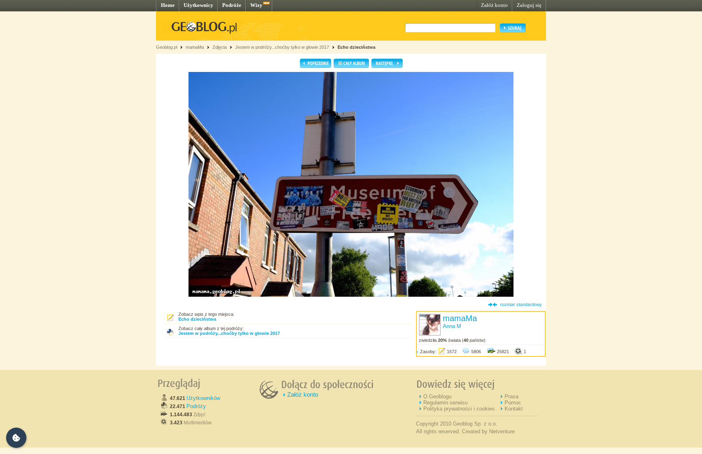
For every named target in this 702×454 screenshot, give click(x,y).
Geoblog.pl (166, 47)
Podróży (196, 406)
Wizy (256, 5)
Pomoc (513, 403)
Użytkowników (203, 398)
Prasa (511, 396)
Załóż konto (494, 5)
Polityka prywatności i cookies (459, 409)
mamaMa (195, 47)
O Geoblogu (437, 396)
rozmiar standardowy (521, 304)
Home (168, 5)
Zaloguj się (529, 5)
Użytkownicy (198, 5)
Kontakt (514, 409)
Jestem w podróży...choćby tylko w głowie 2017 (282, 47)
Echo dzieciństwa (356, 47)
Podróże (231, 5)
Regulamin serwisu (445, 403)
